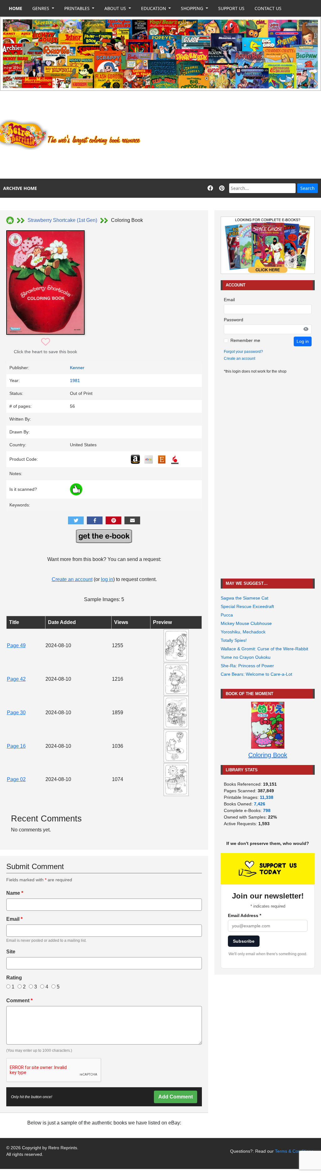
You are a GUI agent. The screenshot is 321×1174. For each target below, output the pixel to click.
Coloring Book (267, 755)
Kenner (77, 367)
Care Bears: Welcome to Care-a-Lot (256, 674)
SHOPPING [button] (192, 8)
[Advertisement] (234, 135)
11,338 (266, 797)
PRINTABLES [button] (77, 8)
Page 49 (16, 645)
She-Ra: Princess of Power (247, 665)
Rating (14, 977)
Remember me (245, 340)
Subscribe (244, 941)
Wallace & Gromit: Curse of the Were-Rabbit (264, 648)
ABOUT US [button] (115, 8)
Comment (19, 1000)
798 (267, 810)
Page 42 (16, 679)
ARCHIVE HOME (20, 188)
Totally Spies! (234, 640)
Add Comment (175, 1096)
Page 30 (16, 712)
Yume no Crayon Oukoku (246, 657)
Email (14, 919)
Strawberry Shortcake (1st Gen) (62, 220)
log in (107, 579)
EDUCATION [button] (154, 8)
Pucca (227, 614)
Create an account (72, 579)
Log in (303, 341)
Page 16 (16, 746)
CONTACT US (268, 8)
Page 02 (16, 779)
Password (233, 319)
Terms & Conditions (294, 1151)
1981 (75, 380)
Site (10, 951)
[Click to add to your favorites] (45, 342)
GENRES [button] (41, 8)
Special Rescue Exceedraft (247, 606)
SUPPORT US (231, 8)
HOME (15, 8)
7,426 (259, 803)
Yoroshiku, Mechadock (243, 631)
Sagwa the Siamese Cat (244, 597)
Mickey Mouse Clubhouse (246, 623)
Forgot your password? (243, 351)
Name (14, 893)
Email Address (244, 915)
